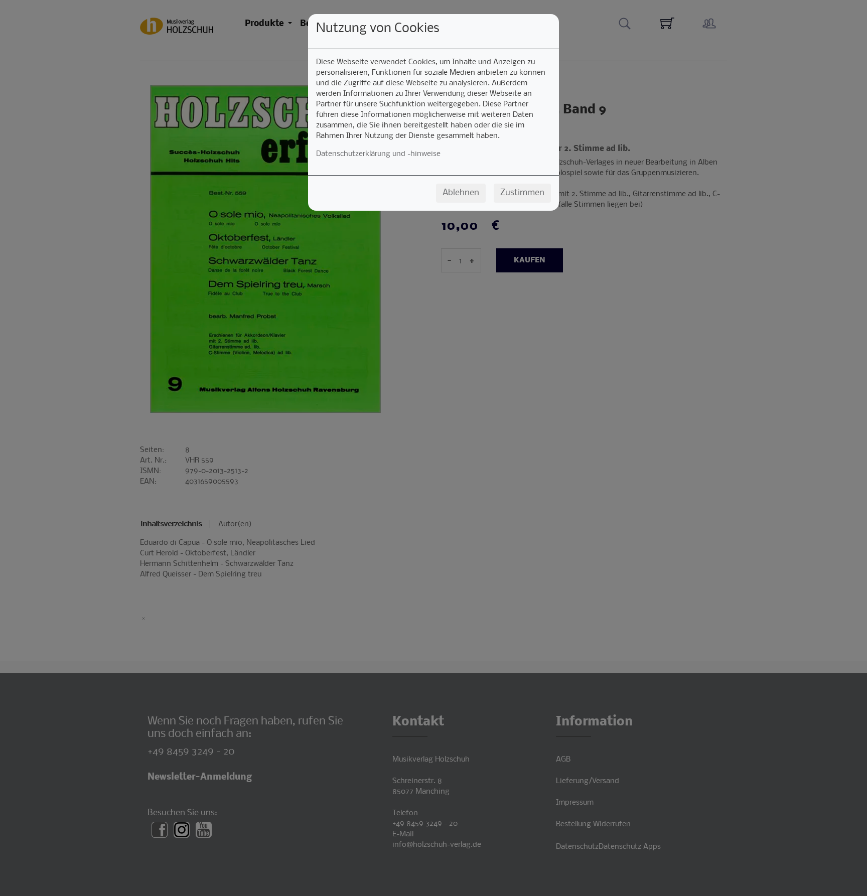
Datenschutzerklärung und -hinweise (378, 154)
